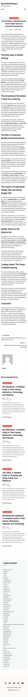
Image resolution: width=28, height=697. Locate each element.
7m (2, 39)
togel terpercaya (7, 580)
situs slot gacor (7, 635)
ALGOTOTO (6, 666)
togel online (6, 613)
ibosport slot (6, 651)
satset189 (5, 617)
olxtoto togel (6, 626)
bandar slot (6, 604)
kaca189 (5, 661)
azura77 (5, 593)
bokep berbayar (7, 606)
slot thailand (6, 615)
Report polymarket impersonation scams (13, 624)
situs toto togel (7, 600)
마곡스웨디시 (6, 662)
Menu (2, 9)
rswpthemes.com (16, 690)
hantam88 (6, 579)
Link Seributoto (7, 595)
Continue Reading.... (7, 417)
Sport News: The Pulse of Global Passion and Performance (15, 346)
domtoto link (6, 591)
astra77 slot (6, 664)
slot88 (5, 622)
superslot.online (7, 631)
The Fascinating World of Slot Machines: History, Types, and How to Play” (13, 338)
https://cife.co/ (7, 644)
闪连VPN (5, 602)
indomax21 (6, 571)
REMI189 (5, 639)
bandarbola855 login (8, 611)
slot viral (5, 619)
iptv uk (5, 650)
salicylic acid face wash (9, 648)
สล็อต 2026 (6, 608)
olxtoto (5, 577)
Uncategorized (14, 18)
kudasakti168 (6, 659)
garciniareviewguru (9, 3)
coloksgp (5, 620)
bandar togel (6, 582)
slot (4, 646)
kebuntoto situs (7, 633)
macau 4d (5, 586)
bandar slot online (7, 569)
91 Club (5, 584)
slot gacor (5, 628)
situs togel (6, 597)
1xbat (4, 575)
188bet (5, 573)
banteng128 (6, 657)
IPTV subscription (7, 655)
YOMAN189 (6, 637)
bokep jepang (6, 589)
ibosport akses (7, 653)
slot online (6, 588)
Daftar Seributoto (7, 599)
